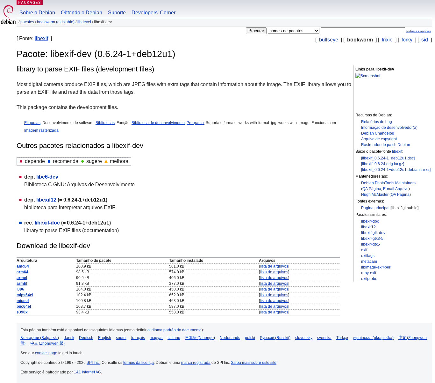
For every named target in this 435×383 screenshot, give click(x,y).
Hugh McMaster (375, 194)
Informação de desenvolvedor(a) (389, 127)
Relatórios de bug (376, 122)
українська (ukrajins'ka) (373, 337)
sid (424, 39)
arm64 (22, 272)
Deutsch (86, 337)
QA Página (371, 189)
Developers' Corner (153, 12)
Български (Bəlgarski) (39, 337)
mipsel (23, 300)
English (104, 337)
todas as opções (418, 31)
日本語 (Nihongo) (200, 337)
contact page (46, 353)
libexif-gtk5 (370, 244)
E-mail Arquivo (396, 189)
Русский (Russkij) (275, 337)
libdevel (84, 22)
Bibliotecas (105, 123)
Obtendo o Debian (81, 12)
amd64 (23, 266)
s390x (22, 312)
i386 (20, 289)
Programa (195, 123)
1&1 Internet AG (87, 372)
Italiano (174, 337)
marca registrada (195, 362)
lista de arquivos (274, 266)
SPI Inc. (93, 362)
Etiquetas (32, 123)
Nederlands (230, 337)
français (138, 337)
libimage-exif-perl (376, 267)
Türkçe (342, 337)
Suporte (117, 12)
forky (407, 39)
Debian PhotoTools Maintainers (388, 183)
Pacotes (27, 22)
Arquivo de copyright (379, 139)
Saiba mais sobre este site (253, 362)
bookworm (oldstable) (56, 22)
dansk (69, 337)
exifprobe (369, 278)
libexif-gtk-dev (373, 233)
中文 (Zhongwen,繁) (47, 343)
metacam (369, 261)
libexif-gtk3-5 (372, 238)
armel (22, 278)
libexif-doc (370, 221)
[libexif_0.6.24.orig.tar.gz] (382, 164)
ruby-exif (368, 273)
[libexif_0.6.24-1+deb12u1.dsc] (388, 158)
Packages (29, 2)
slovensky (303, 337)
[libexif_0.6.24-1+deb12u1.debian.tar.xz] (396, 169)
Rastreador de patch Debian (385, 145)
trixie (387, 39)
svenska (324, 337)
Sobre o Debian (37, 12)
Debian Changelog (377, 133)
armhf (22, 283)
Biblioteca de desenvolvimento (158, 123)
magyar (156, 337)
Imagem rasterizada (41, 130)
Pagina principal (375, 208)
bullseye (328, 39)
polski (250, 337)
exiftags (367, 256)
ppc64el (24, 306)
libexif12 (368, 227)
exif (364, 250)
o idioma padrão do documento (174, 330)
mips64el (25, 295)
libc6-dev (47, 177)
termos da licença (138, 362)
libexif (41, 38)
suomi (121, 337)
